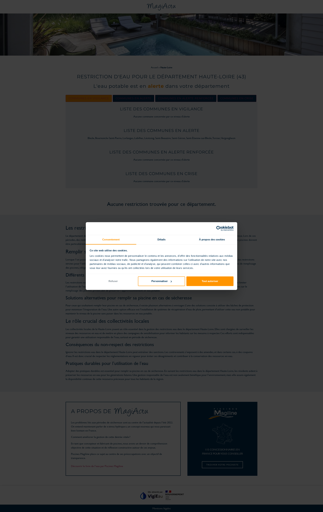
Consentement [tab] (111, 239)
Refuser (113, 281)
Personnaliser (159, 281)
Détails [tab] (161, 239)
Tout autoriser (210, 281)
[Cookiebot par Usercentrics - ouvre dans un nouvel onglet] (219, 228)
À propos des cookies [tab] (212, 239)
